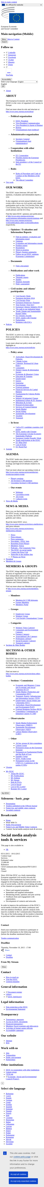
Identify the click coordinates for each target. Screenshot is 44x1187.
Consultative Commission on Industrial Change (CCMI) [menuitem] (27, 712)
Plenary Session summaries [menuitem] (26, 252)
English (9, 1105)
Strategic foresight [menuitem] (23, 282)
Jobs (7, 1053)
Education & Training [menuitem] (24, 376)
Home (8, 820)
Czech (8, 1096)
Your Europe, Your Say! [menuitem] (25, 305)
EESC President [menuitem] (22, 121)
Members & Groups (13, 561)
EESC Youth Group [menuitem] (23, 759)
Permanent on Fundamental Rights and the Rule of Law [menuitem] (29, 753)
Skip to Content (13, 39)
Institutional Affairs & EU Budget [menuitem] (29, 400)
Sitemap (9, 1041)
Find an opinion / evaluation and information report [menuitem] (28, 238)
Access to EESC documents (17, 1022)
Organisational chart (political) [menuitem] (27, 130)
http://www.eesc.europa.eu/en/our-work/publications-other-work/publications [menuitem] (22, 221)
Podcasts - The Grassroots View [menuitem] (23, 548)
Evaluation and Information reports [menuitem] (29, 243)
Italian (8, 1122)
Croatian (9, 1118)
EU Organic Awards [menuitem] (23, 316)
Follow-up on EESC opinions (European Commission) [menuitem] (27, 255)
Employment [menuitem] (21, 379)
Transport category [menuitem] (23, 643)
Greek (8, 1102)
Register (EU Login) (19, 789)
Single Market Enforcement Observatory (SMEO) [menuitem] (26, 724)
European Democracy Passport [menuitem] (27, 303)
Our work (9, 182)
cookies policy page (22, 1157)
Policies (9, 324)
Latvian (9, 1126)
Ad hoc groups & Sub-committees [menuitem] (29, 743)
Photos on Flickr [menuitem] (19, 557)
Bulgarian (9, 1094)
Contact (9, 955)
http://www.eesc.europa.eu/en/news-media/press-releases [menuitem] (20, 529)
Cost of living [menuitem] (21, 445)
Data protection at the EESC (17, 1007)
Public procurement (13, 1057)
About (8, 91)
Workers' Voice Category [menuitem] (25, 628)
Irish (7, 1115)
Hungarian (10, 1120)
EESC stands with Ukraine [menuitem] (26, 318)
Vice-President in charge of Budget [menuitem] (29, 125)
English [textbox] (4, 84)
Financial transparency (14, 1024)
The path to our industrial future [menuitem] (28, 309)
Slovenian (10, 1142)
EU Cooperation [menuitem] (22, 155)
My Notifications (17, 776)
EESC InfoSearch (15, 997)
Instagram (12, 55)
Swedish (9, 1144)
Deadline (9, 957)
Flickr (10, 65)
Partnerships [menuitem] (20, 320)
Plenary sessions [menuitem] (17, 478)
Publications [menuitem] (20, 275)
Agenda (9, 449)
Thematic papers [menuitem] (22, 277)
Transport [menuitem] (19, 418)
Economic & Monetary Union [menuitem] (27, 374)
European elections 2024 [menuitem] (25, 298)
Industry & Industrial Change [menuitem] (27, 398)
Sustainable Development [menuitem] (25, 414)
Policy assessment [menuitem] (22, 284)
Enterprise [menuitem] (19, 383)
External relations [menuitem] (22, 387)
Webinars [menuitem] (19, 492)
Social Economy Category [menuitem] (26, 641)
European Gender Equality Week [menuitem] (28, 438)
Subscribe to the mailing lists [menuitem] (22, 554)
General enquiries (12, 982)
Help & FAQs (16, 782)
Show (4, 967)
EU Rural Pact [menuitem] (21, 447)
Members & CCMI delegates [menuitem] (27, 600)
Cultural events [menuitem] (21, 499)
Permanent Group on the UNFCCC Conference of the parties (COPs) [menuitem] (27, 763)
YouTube (9, 75)
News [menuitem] (13, 535)
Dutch (8, 1131)
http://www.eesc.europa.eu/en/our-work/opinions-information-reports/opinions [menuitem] (22, 217)
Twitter (11, 60)
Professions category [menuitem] (24, 639)
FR (7, 850)
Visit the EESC (12, 979)
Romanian (10, 1137)
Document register (15, 992)
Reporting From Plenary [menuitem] (20, 543)
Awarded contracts (13, 810)
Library (9, 994)
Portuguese (10, 1135)
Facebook (12, 57)
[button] (6, 950)
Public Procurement (13, 825)
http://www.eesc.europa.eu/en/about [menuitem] (19, 111)
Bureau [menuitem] (18, 127)
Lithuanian (10, 1124)
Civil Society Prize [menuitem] (23, 300)
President (9, 559)
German (9, 1100)
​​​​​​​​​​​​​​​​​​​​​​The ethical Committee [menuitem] (24, 180)
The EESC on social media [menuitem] (21, 550)
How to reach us (12, 977)
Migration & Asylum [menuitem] (24, 403)
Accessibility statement (14, 1030)
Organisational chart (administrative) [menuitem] (23, 142)
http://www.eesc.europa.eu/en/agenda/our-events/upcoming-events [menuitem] (22, 473)
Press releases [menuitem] (16, 537)
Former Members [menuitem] (22, 602)
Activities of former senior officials (19, 1028)
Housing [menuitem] (19, 396)
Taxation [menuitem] (19, 416)
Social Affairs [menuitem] (21, 411)
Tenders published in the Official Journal (21, 806)
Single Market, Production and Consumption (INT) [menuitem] (27, 693)
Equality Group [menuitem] (22, 756)
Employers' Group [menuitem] (23, 614)
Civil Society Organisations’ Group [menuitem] (29, 618)
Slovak (8, 1139)
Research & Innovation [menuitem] (24, 405)
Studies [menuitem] (18, 280)
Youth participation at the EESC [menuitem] (28, 440)
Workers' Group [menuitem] (22, 616)
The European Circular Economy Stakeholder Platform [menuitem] (28, 435)
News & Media (12, 501)
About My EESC (17, 774)
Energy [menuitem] (18, 381)
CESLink (9, 1074)
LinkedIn (11, 52)
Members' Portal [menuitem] (22, 605)
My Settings (15, 778)
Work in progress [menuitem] (22, 250)
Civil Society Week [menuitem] (23, 296)
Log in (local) (16, 784)
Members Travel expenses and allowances (22, 1026)
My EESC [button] (10, 771)
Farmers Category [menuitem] (22, 634)
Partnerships (10, 1060)
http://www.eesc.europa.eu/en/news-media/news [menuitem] (24, 524)
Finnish (9, 1111)
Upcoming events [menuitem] (22, 494)
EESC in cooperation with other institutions (22, 1070)
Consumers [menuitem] (20, 368)
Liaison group (11, 1072)
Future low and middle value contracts (20, 808)
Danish (8, 1098)
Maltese (9, 1129)
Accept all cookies (18, 1174)
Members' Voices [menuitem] (17, 546)
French (8, 1113)
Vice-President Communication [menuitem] (28, 123)
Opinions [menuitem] (19, 241)
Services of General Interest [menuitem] (26, 407)
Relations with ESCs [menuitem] (24, 322)
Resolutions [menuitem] (20, 248)
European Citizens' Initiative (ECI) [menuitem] (29, 307)
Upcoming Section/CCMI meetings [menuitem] (24, 483)
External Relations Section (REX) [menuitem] (29, 709)
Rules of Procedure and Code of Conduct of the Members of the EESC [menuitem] (28, 176)
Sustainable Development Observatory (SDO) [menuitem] (25, 728)
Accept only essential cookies (23, 1181)
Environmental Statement (15, 1009)
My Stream (15, 780)
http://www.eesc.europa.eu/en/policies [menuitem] (20, 347)
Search (4, 42)
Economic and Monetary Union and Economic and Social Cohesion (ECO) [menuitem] (28, 687)
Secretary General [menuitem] (22, 139)
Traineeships (11, 1055)
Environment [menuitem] (21, 385)
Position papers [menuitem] (21, 245)
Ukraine (9, 767)
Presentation (10, 804)
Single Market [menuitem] (21, 409)
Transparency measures (15, 1019)
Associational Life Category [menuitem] (26, 636)
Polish (8, 1133)
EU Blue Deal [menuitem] (21, 442)
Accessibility (6, 79)
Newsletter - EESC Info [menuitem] (20, 541)
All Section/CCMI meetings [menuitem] (21, 481)
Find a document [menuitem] (22, 266)
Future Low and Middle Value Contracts (21, 827)
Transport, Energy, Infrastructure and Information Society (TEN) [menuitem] (28, 697)
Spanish (9, 1107)
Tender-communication (10, 938)
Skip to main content (9, 2)
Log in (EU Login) (18, 787)
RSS (7, 1043)
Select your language (9, 82)
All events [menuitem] (19, 497)
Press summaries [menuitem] (17, 539)
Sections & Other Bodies (15, 645)
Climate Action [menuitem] (21, 361)
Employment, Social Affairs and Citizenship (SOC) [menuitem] (28, 702)
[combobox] (4, 84)
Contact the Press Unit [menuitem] (19, 552)
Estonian (9, 1109)
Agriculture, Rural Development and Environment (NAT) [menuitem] (28, 706)
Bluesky (11, 62)
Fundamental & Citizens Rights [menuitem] (28, 394)
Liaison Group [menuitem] (21, 745)
